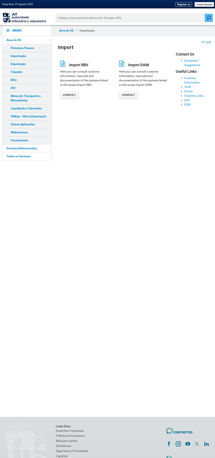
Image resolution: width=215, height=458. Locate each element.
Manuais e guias (66, 440)
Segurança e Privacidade (72, 451)
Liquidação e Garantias (26, 108)
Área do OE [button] (14, 40)
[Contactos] (179, 431)
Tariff (187, 87)
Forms (188, 91)
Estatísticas (63, 445)
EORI (187, 104)
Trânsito (16, 72)
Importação (18, 56)
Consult (69, 95)
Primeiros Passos (22, 48)
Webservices (19, 132)
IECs (14, 80)
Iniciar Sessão (204, 4)
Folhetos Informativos (70, 435)
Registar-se (183, 4)
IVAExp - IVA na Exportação (28, 116)
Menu (17, 30)
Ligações (62, 456)
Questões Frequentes (70, 430)
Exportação (18, 64)
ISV (13, 88)
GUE (187, 100)
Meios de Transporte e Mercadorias (26, 98)
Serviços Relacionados (22, 148)
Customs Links (193, 95)
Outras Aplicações (23, 124)
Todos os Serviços (19, 156)
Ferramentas (19, 140)
